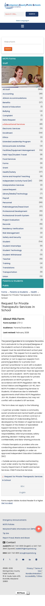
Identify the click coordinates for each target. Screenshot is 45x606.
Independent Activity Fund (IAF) (17, 181)
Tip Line (6, 533)
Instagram (17, 559)
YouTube (23, 559)
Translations (8, 268)
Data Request (9, 120)
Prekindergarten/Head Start (16, 207)
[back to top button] (39, 529)
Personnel (7, 203)
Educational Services (14, 124)
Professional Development (15, 211)
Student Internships (12, 246)
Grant (5, 168)
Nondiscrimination (33, 574)
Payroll (6, 198)
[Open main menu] (23, 26)
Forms (5, 163)
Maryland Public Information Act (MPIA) (19, 529)
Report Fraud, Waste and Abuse (16, 538)
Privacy (30, 568)
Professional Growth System (16, 216)
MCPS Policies (8, 524)
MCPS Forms (9, 59)
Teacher (6, 259)
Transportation (10, 272)
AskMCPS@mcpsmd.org (26, 549)
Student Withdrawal (12, 255)
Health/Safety (9, 172)
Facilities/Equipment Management (19, 150)
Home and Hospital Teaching (16, 177)
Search (32, 14)
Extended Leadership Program (17, 142)
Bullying (6, 111)
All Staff (6, 90)
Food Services (9, 159)
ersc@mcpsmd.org (28, 553)
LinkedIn (30, 559)
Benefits (6, 103)
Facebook (3, 559)
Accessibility (30, 576)
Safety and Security (12, 237)
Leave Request (9, 190)
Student (6, 242)
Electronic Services (11, 129)
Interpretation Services (13, 185)
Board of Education (12, 107)
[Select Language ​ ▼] (29, 21)
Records (6, 224)
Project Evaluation (11, 220)
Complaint (8, 116)
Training (6, 263)
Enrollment (8, 133)
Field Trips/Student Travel (15, 155)
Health (34, 292)
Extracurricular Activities (14, 146)
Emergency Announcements (14, 520)
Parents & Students (19, 292)
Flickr (36, 559)
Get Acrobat (7, 503)
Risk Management (11, 233)
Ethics (5, 137)
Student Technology (12, 250)
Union (5, 277)
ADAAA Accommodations (15, 98)
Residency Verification (13, 229)
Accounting (8, 94)
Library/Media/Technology (15, 194)
